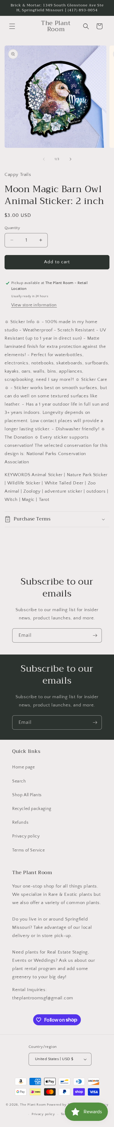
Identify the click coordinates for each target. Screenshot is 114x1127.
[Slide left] (43, 159)
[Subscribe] (95, 635)
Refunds (20, 822)
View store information (34, 305)
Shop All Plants (27, 795)
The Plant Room (33, 1105)
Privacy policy (26, 836)
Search (19, 781)
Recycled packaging (31, 808)
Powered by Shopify (63, 1105)
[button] (12, 26)
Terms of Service (28, 850)
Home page (23, 767)
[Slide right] (70, 159)
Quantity (12, 228)
